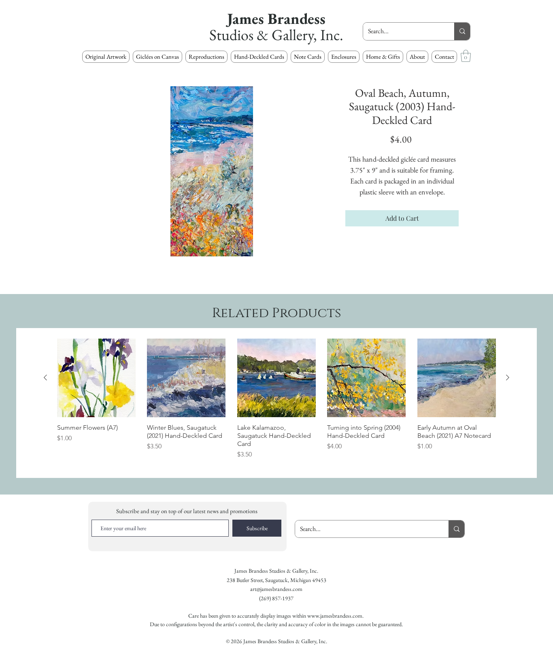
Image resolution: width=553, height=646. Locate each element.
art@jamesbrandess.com (276, 589)
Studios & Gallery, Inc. (276, 35)
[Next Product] (508, 377)
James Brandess (276, 18)
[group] (276, 403)
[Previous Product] (45, 377)
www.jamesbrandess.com (334, 615)
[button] (206, 57)
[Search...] (462, 31)
